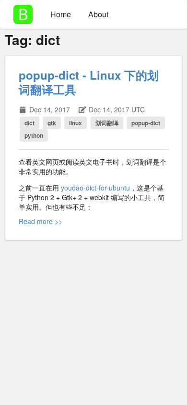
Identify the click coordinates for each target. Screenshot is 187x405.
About (98, 14)
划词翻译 (106, 123)
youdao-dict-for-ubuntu (95, 187)
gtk (51, 123)
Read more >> (40, 221)
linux (75, 123)
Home (60, 14)
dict (29, 123)
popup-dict (145, 123)
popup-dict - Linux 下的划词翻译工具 (89, 82)
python (33, 135)
